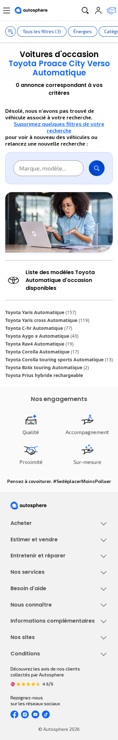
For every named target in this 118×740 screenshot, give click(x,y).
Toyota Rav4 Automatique (39, 344)
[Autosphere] (31, 10)
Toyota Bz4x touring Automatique (47, 367)
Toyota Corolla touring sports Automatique (59, 359)
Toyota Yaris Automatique (40, 312)
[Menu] (6, 10)
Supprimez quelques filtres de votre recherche (59, 127)
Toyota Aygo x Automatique (41, 336)
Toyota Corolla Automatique (42, 352)
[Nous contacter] (111, 10)
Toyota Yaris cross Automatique (47, 320)
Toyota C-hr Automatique (38, 328)
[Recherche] (85, 10)
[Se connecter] (98, 10)
